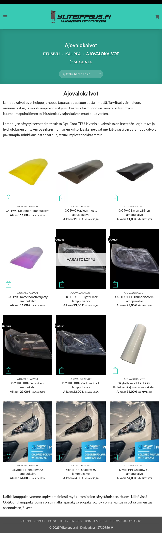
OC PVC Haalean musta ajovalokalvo (81, 212)
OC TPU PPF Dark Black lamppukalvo (27, 385)
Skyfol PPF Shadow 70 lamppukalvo (27, 472)
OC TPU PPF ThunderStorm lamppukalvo (134, 299)
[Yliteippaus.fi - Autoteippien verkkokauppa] (81, 16)
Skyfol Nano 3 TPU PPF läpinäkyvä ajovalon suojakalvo (134, 385)
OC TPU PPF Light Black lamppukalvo (81, 299)
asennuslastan (14, 108)
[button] (5, 16)
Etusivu (51, 53)
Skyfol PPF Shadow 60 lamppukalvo (134, 472)
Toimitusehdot (96, 521)
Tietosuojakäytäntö (125, 521)
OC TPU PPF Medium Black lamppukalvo (81, 385)
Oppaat (39, 521)
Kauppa (73, 53)
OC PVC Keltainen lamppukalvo (27, 210)
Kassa (52, 521)
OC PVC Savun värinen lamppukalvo (134, 212)
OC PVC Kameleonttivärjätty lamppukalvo (28, 299)
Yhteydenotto (70, 521)
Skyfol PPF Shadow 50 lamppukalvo (81, 472)
